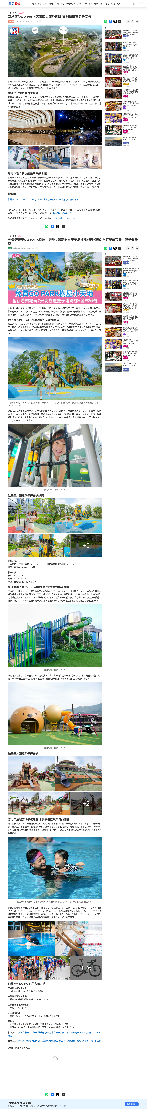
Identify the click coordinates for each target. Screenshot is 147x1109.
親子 (19, 236)
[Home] (14, 3)
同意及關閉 (131, 1104)
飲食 (124, 107)
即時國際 (126, 143)
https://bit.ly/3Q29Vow (65, 218)
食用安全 (126, 84)
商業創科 (21, 13)
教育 (14, 236)
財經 (14, 13)
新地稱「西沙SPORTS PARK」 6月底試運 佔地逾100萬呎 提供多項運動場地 (43, 199)
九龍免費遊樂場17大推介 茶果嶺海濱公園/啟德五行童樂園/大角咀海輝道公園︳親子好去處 (59, 1041)
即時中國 (126, 36)
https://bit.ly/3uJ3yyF (61, 213)
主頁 (9, 13)
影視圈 (125, 72)
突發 (124, 48)
